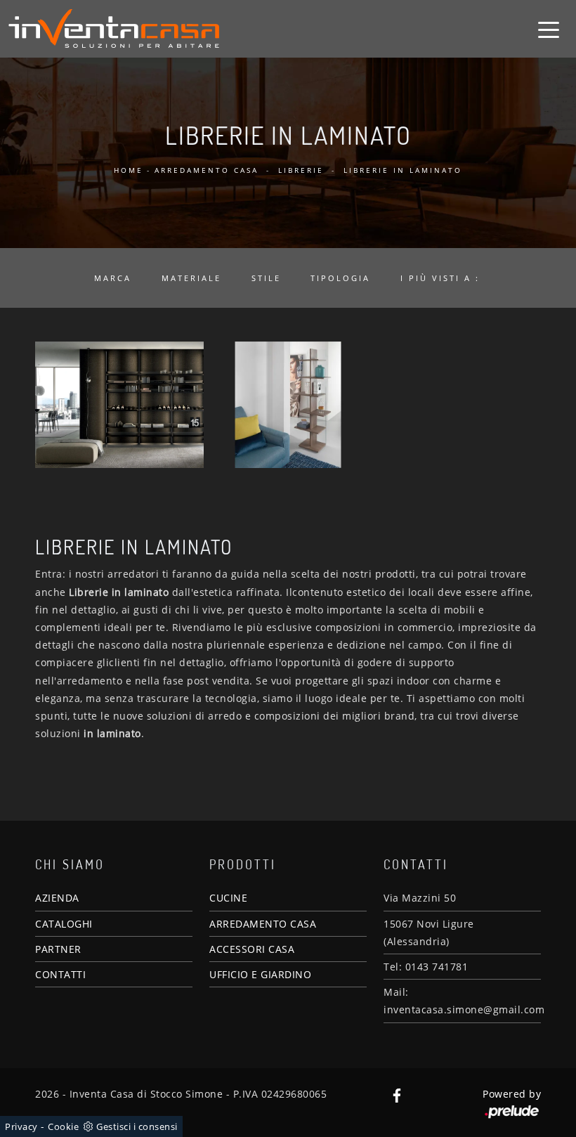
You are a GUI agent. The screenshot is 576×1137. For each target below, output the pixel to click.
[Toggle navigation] (549, 29)
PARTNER (58, 949)
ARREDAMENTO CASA (262, 923)
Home (128, 170)
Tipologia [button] (340, 278)
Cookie (63, 1126)
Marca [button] (112, 278)
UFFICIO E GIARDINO (260, 974)
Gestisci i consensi (137, 1126)
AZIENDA (57, 897)
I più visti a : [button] (440, 278)
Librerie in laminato (402, 170)
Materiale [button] (191, 278)
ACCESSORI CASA (251, 949)
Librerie (301, 170)
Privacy (21, 1126)
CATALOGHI (64, 923)
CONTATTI (60, 974)
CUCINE (228, 897)
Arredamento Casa (206, 170)
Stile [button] (266, 278)
